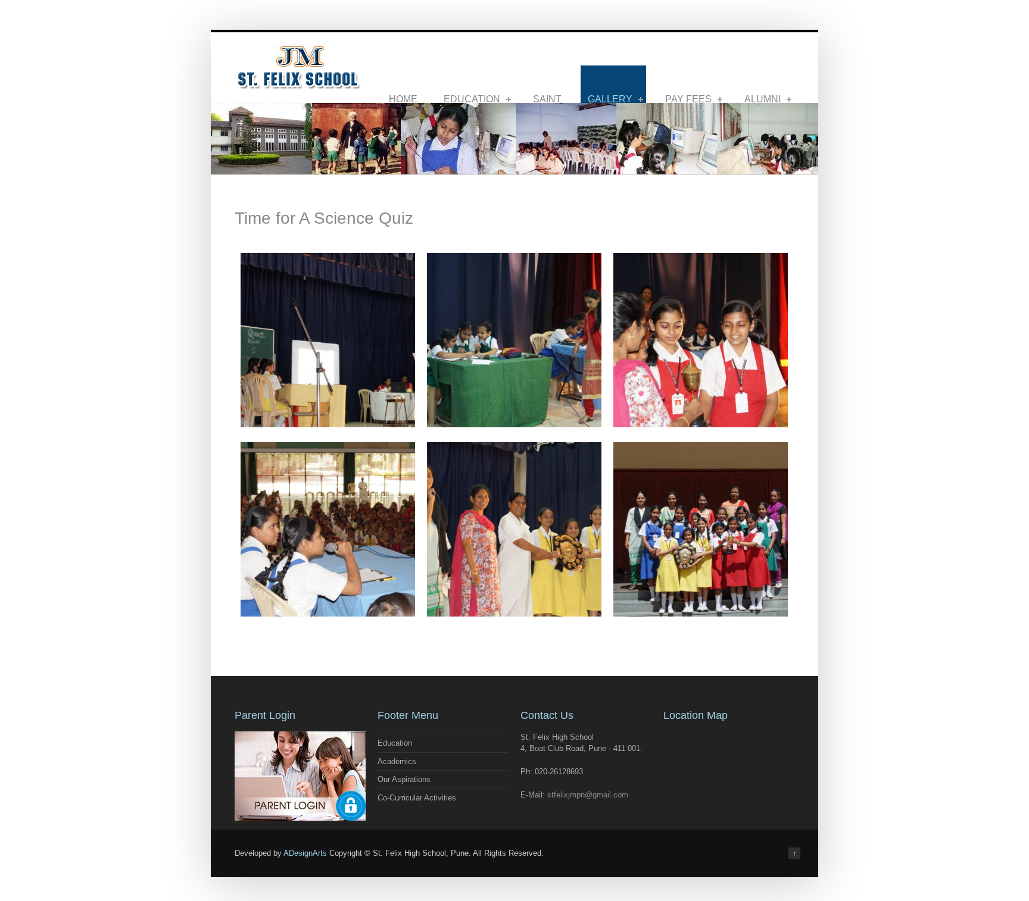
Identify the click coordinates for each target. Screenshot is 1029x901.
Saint (547, 99)
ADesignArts (305, 853)
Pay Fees (688, 99)
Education (472, 99)
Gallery (610, 99)
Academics (397, 761)
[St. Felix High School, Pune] (299, 86)
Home (403, 99)
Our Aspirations (404, 779)
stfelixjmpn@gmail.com (587, 794)
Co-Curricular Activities (417, 797)
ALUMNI (762, 99)
